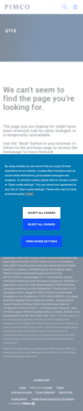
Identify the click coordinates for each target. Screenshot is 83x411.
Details (29, 193)
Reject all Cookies (41, 224)
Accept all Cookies (41, 212)
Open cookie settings (41, 241)
